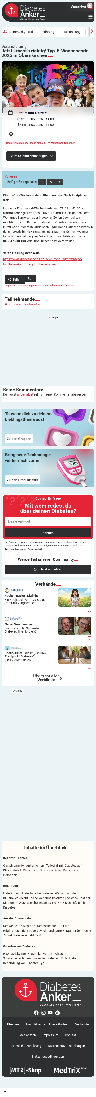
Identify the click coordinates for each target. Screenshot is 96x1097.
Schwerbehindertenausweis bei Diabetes (31, 958)
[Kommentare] (30, 278)
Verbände (82, 1024)
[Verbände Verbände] (61, 679)
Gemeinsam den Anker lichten (23, 865)
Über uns (13, 1024)
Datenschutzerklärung (25, 1046)
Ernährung (47, 32)
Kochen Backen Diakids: (25, 599)
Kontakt (70, 1035)
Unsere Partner (58, 1024)
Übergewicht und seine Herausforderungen (60, 930)
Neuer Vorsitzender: (22, 628)
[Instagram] (44, 1014)
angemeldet (25, 394)
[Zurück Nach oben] (5, 1092)
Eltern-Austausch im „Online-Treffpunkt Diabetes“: (25, 656)
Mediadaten (27, 1035)
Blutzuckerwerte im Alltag (45, 953)
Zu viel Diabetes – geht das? (22, 935)
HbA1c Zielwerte (14, 953)
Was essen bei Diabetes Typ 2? (40, 902)
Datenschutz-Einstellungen (66, 1046)
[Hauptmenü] (90, 16)
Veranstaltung (14, 46)
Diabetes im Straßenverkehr (42, 870)
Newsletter (33, 1024)
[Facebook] (37, 1014)
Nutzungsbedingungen (48, 1056)
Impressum (50, 1035)
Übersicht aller (46, 678)
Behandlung (72, 32)
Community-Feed (21, 32)
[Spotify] (58, 1014)
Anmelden (78, 6)
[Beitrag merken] (89, 610)
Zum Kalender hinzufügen (29, 156)
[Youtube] (51, 1014)
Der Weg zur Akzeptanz (19, 926)
